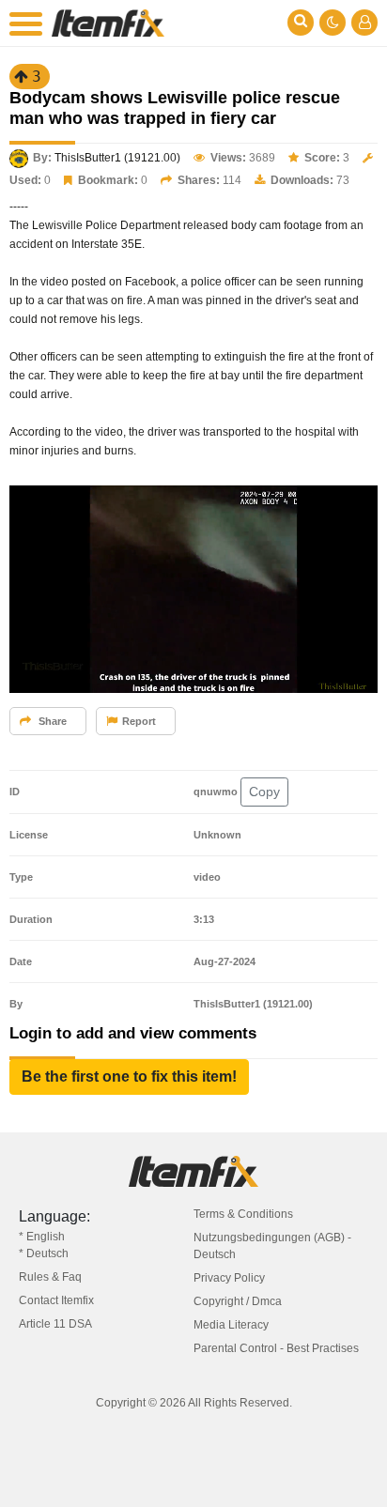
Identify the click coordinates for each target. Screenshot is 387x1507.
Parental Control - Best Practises (276, 1348)
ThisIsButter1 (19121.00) (117, 157)
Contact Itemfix (56, 1300)
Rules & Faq (50, 1277)
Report (139, 721)
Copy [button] (264, 791)
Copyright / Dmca (238, 1301)
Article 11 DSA (55, 1323)
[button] (129, 1077)
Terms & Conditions (243, 1214)
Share (51, 721)
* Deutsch (44, 1253)
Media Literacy (231, 1324)
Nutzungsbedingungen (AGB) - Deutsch (272, 1246)
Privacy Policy (229, 1277)
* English (42, 1236)
